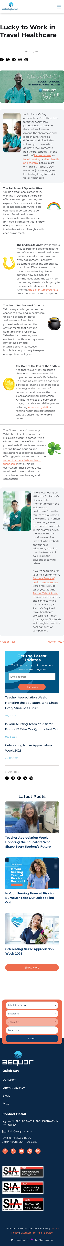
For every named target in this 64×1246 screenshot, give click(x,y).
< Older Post (7, 641)
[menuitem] (32, 1080)
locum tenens (42, 155)
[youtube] (21, 1151)
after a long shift (38, 407)
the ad (32, 289)
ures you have (50, 289)
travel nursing (31, 159)
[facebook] (5, 1151)
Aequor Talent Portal (45, 593)
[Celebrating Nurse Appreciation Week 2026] (32, 928)
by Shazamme (44, 1240)
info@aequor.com (20, 1131)
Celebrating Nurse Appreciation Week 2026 (29, 951)
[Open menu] (59, 7)
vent (39, 289)
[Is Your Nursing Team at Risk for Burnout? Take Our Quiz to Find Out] (32, 873)
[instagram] (29, 1151)
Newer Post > (56, 641)
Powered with (19, 1240)
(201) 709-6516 (28, 1141)
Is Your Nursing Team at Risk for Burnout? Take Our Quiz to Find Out (30, 898)
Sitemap (26, 1232)
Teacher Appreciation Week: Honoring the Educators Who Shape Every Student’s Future (32, 703)
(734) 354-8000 (21, 1137)
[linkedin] (38, 1151)
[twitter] (13, 1151)
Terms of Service (43, 1232)
